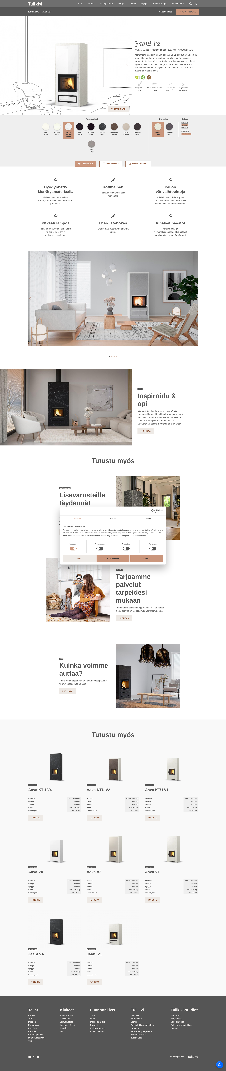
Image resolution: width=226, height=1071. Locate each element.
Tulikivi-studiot (184, 1010)
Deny (79, 558)
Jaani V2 (46, 12)
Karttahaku (176, 1015)
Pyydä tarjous (187, 12)
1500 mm (184, 122)
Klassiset (32, 1028)
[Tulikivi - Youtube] (38, 1056)
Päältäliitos (186, 134)
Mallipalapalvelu (97, 1028)
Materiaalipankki (138, 1034)
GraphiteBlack (169, 133)
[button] (196, 3)
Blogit (121, 3)
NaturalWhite (158, 133)
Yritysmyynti (176, 1019)
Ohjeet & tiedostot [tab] (140, 164)
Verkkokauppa (160, 3)
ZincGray (91, 151)
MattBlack (79, 133)
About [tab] (148, 519)
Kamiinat (32, 1031)
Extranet (175, 1028)
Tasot (92, 1015)
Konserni (135, 1028)
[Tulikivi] (38, 4)
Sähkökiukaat (66, 1015)
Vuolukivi (135, 1015)
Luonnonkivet (102, 1010)
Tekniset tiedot (165, 12)
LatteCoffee (126, 133)
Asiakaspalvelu (97, 1031)
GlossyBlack (91, 133)
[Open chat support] (219, 1064)
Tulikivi (132, 3)
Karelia (31, 1015)
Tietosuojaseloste (177, 1057)
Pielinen (32, 1022)
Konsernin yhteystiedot (141, 1031)
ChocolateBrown (114, 133)
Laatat (93, 1019)
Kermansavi (33, 12)
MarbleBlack (102, 133)
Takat (79, 3)
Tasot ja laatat (106, 3)
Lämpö (134, 1022)
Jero (30, 1019)
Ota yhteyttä (178, 3)
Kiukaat (67, 1010)
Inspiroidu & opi (67, 1025)
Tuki (30, 1041)
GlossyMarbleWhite (68, 134)
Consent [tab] (77, 519)
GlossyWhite (57, 133)
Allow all (146, 558)
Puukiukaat (65, 1019)
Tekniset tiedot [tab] (112, 164)
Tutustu (35, 818)
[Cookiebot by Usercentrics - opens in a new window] (153, 511)
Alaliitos (185, 131)
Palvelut (64, 1028)
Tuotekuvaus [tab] (87, 164)
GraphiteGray (137, 133)
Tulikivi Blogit (137, 1038)
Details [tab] (113, 519)
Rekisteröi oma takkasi (181, 1025)
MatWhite (46, 133)
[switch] (99, 548)
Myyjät (144, 3)
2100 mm (184, 127)
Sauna (91, 3)
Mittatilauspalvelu (36, 1038)
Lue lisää (146, 431)
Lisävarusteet (66, 1022)
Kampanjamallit (35, 1034)
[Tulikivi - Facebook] (29, 1056)
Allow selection (113, 558)
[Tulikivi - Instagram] (33, 1056)
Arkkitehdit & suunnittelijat (143, 1025)
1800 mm (184, 125)
